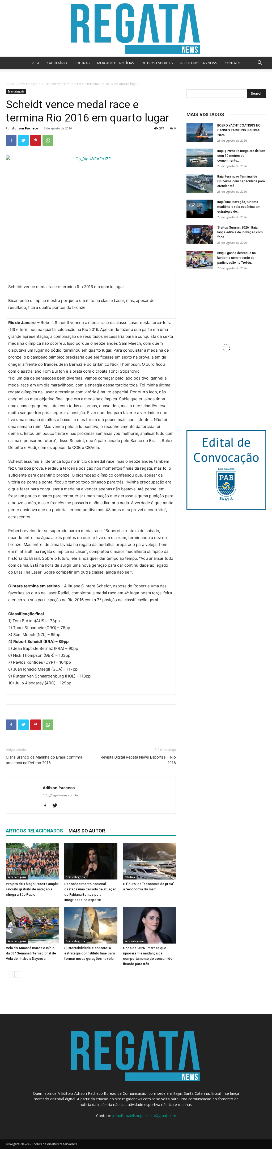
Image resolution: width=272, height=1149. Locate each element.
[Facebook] (11, 140)
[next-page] (17, 974)
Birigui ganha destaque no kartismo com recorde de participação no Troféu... (236, 257)
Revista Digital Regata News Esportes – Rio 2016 (138, 760)
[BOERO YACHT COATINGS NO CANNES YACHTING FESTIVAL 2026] (199, 132)
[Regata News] (136, 28)
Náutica (130, 877)
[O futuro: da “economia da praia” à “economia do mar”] (149, 861)
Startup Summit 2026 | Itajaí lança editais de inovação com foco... (240, 232)
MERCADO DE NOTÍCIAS (115, 63)
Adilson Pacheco (25, 128)
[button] (259, 63)
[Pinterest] (35, 140)
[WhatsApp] (47, 140)
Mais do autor (87, 831)
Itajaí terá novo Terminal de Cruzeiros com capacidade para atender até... (241, 181)
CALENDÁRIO (57, 63)
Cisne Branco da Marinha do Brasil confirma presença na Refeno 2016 (44, 760)
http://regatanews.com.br (60, 795)
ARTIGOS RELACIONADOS (34, 831)
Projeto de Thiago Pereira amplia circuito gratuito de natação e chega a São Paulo (32, 889)
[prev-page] (9, 974)
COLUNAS (82, 63)
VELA (35, 63)
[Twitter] (23, 140)
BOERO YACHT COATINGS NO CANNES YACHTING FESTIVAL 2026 (239, 130)
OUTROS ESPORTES (157, 63)
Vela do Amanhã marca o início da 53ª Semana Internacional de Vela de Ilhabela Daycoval (31, 953)
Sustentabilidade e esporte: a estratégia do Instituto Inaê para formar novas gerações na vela (89, 953)
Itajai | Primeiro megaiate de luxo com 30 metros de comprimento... (241, 155)
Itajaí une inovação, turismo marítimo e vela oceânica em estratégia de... (238, 206)
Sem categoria (29, 84)
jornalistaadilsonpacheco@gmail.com (144, 1115)
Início (10, 84)
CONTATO (232, 63)
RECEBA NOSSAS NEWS (198, 63)
